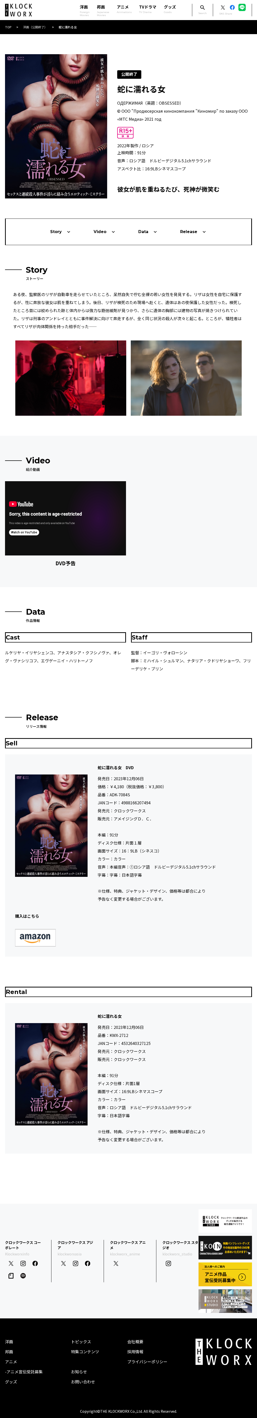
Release (188, 231)
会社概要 (135, 1341)
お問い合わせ (83, 1382)
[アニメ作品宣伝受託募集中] (225, 1274)
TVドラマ (147, 9)
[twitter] (11, 1263)
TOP (8, 27)
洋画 (9, 1341)
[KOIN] (225, 1247)
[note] (11, 1275)
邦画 (9, 1352)
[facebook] (35, 1263)
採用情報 (135, 1352)
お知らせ (79, 1372)
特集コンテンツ (85, 1352)
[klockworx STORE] (225, 1221)
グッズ (170, 9)
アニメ (124, 9)
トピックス (81, 1341)
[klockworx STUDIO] (225, 1301)
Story (56, 231)
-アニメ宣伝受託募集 (24, 1372)
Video (100, 231)
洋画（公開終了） (35, 27)
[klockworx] (18, 10)
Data (143, 231)
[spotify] (23, 1276)
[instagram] (23, 1263)
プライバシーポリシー (147, 1362)
